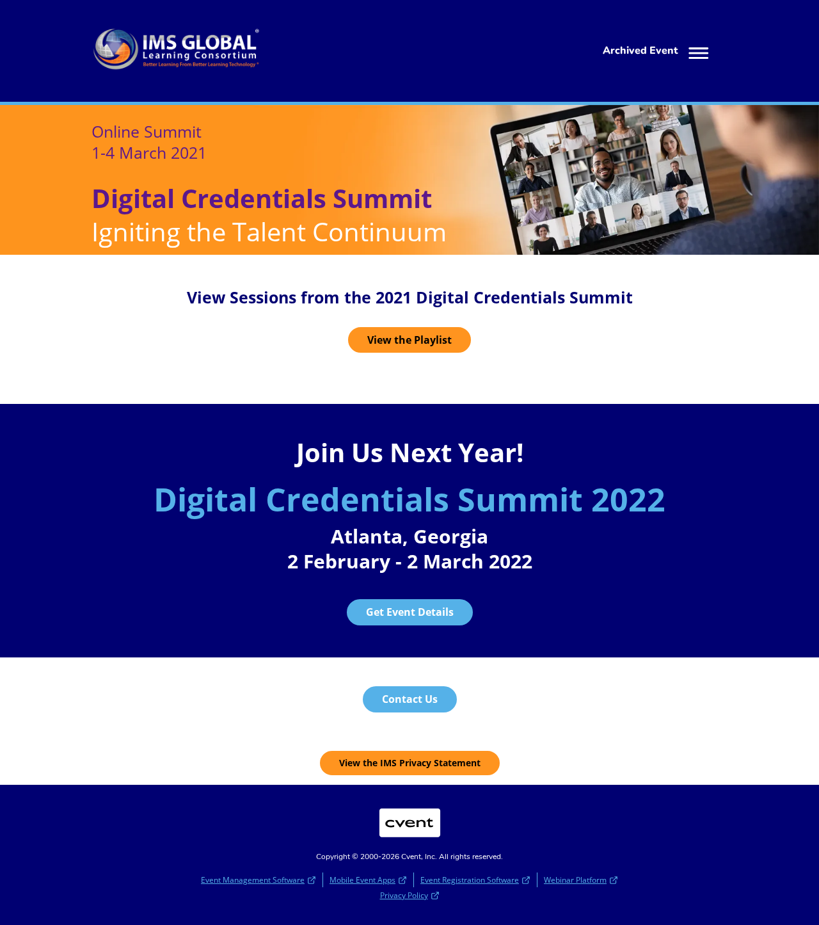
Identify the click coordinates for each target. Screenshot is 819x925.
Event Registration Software (469, 879)
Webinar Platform (575, 879)
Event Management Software (253, 879)
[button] (659, 51)
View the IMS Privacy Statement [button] (410, 763)
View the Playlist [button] (409, 340)
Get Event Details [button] (410, 612)
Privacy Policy (404, 895)
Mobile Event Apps (362, 879)
